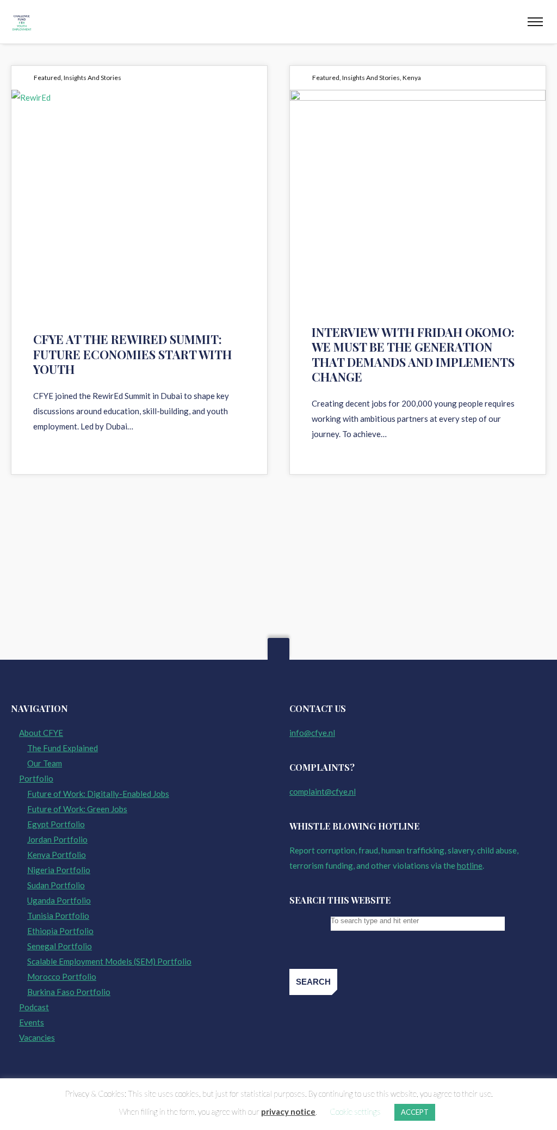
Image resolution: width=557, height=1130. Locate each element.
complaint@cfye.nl (322, 791)
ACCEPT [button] (415, 1112)
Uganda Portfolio (59, 900)
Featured (47, 77)
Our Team (44, 763)
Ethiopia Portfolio (60, 931)
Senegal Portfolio (59, 946)
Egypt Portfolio (56, 824)
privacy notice (288, 1111)
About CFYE (41, 733)
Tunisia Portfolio (58, 915)
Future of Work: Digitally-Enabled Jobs (98, 794)
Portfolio (36, 778)
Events (31, 1022)
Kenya (412, 77)
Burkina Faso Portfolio (68, 992)
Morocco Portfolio (61, 976)
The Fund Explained (62, 748)
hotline (469, 865)
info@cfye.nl (312, 733)
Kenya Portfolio (56, 854)
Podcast (34, 1007)
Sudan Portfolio (56, 885)
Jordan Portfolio (57, 839)
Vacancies (37, 1037)
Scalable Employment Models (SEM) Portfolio (109, 961)
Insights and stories (92, 77)
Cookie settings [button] (355, 1111)
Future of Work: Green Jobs (77, 809)
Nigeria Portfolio (58, 870)
